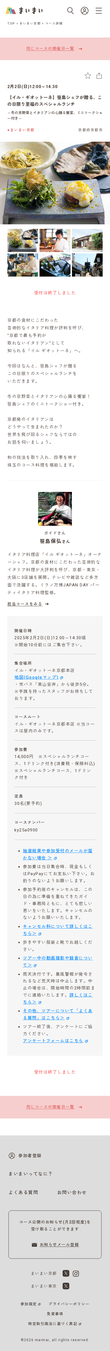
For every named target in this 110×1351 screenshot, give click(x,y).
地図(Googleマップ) (36, 677)
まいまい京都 (30, 23)
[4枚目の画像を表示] (22, 265)
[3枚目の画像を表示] (87, 240)
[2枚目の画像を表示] (54, 240)
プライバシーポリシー (69, 1304)
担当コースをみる (24, 604)
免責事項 (55, 1314)
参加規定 (29, 1304)
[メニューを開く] (98, 10)
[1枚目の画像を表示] (22, 240)
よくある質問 (23, 1192)
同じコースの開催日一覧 (50, 48)
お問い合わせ (72, 1192)
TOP (11, 23)
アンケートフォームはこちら (53, 1040)
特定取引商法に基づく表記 (52, 1324)
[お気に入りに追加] (87, 75)
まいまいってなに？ (30, 1174)
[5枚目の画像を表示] (54, 265)
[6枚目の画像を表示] (87, 265)
